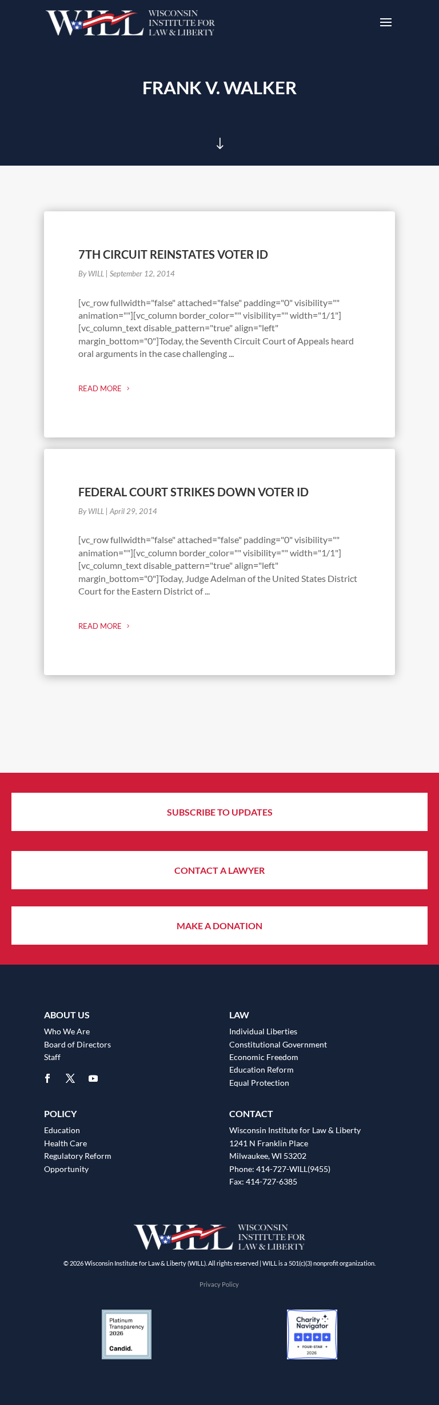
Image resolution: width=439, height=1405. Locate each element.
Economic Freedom (263, 1057)
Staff (52, 1057)
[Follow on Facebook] (47, 1078)
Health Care (65, 1143)
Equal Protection (259, 1082)
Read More (100, 388)
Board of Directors (77, 1044)
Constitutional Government (278, 1044)
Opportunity (66, 1169)
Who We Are (67, 1031)
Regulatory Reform (77, 1156)
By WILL (91, 273)
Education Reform (261, 1069)
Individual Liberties (263, 1031)
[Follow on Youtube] (93, 1078)
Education (62, 1130)
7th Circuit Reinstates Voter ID (173, 254)
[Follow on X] (70, 1078)
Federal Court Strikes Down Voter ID (193, 492)
